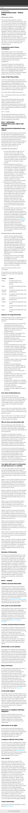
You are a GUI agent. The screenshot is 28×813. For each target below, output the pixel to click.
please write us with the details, (18, 599)
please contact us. (9, 806)
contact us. (23, 219)
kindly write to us (20, 750)
